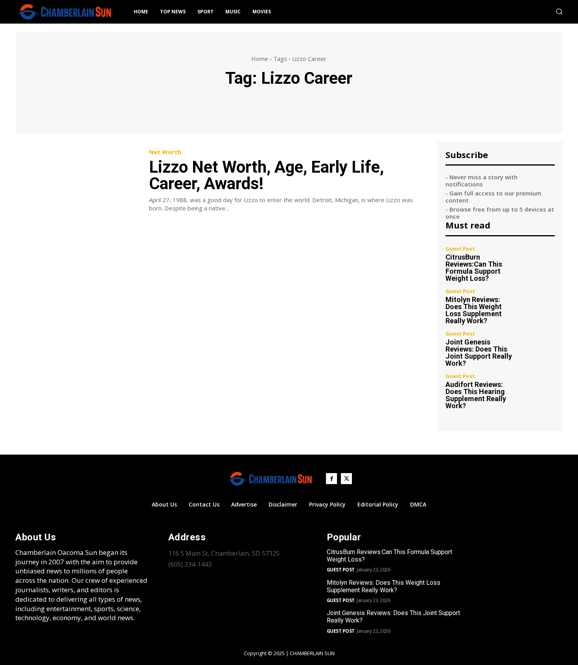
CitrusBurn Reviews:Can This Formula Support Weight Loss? (473, 267)
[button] (559, 11)
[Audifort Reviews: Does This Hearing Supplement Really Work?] (538, 390)
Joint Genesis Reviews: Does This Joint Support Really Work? (478, 352)
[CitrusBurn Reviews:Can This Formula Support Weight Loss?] (538, 262)
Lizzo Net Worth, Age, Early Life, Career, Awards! (266, 175)
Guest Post (460, 248)
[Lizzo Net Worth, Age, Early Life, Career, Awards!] (76, 181)
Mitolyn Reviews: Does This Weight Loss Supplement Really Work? (473, 310)
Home (259, 59)
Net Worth (165, 152)
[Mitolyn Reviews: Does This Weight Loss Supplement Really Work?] (538, 305)
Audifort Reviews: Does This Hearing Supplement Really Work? (475, 395)
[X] (346, 478)
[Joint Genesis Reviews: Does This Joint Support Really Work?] (538, 347)
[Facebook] (331, 478)
